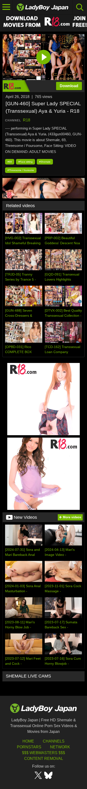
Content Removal (43, 758)
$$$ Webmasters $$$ (43, 753)
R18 (26, 120)
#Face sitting (25, 161)
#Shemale (45, 161)
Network (60, 747)
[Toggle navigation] (6, 7)
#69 (9, 161)
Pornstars (29, 747)
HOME (28, 741)
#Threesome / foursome (20, 170)
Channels (54, 741)
